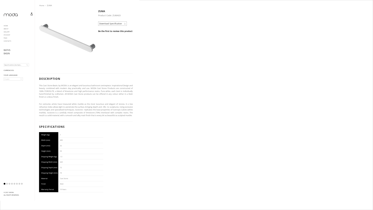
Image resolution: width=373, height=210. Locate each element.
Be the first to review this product (115, 31)
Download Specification (111, 23)
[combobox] (16, 64)
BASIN (7, 53)
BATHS (7, 50)
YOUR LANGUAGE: (11, 75)
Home (41, 5)
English (7, 79)
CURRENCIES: (9, 70)
